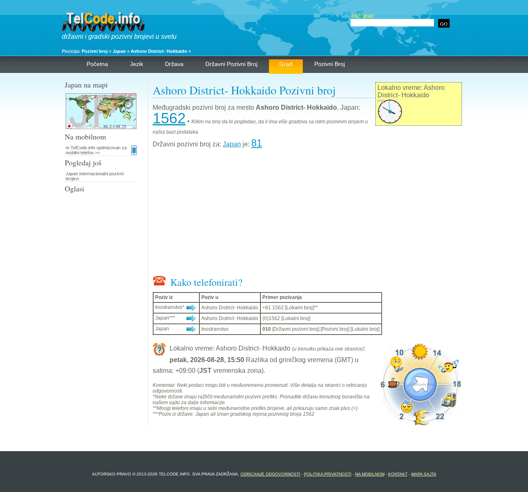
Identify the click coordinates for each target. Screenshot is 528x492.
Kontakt (398, 474)
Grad (285, 64)
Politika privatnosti (327, 474)
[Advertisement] (307, 213)
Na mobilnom (369, 474)
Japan (119, 51)
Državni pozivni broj (231, 64)
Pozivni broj (95, 51)
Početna (97, 64)
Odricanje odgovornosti (270, 474)
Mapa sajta (423, 474)
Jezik (136, 64)
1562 (169, 118)
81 (256, 142)
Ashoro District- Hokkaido (159, 51)
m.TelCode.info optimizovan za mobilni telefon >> (96, 150)
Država (174, 64)
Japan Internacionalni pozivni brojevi (94, 176)
